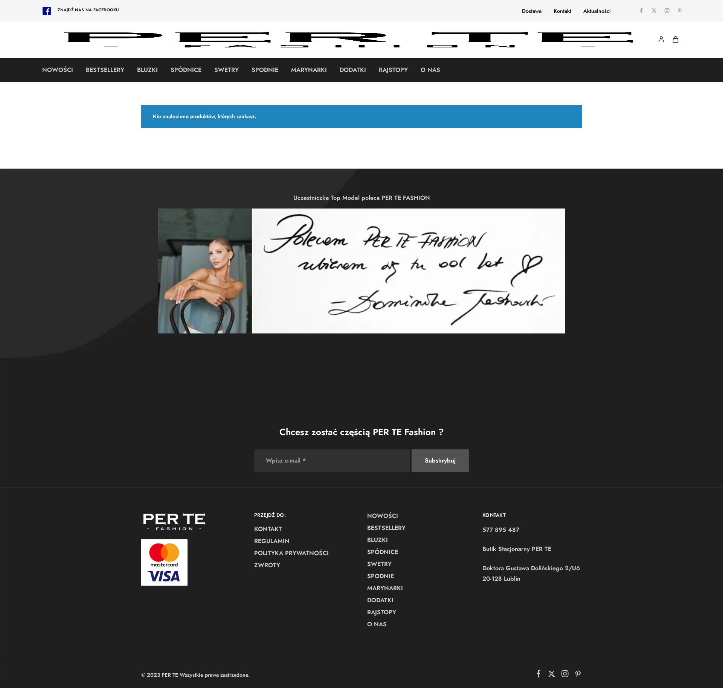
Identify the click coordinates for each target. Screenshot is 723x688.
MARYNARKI (309, 70)
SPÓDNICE (186, 70)
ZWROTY (267, 565)
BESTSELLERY (105, 70)
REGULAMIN (272, 541)
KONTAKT (268, 529)
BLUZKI (147, 70)
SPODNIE (265, 70)
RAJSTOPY (393, 70)
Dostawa (531, 11)
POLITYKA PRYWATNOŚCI (291, 553)
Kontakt (562, 11)
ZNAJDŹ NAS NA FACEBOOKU (88, 10)
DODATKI (353, 70)
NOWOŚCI (57, 70)
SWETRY (226, 70)
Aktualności (597, 11)
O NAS (430, 70)
